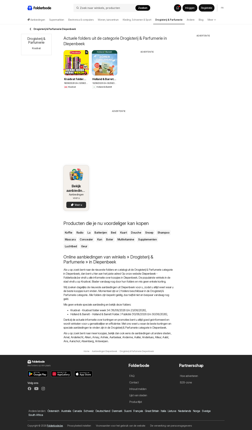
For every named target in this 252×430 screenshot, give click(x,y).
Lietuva (172, 411)
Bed (113, 232)
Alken (88, 337)
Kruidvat (86, 281)
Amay (95, 337)
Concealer (86, 239)
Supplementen (147, 239)
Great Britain (152, 411)
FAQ (131, 376)
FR (222, 8)
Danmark (117, 411)
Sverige (206, 411)
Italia (163, 411)
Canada (77, 411)
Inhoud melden (137, 389)
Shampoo (163, 232)
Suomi (127, 411)
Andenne (127, 337)
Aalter (137, 337)
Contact (134, 382)
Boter (109, 239)
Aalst (165, 337)
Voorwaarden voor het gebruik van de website (120, 425)
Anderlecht (77, 337)
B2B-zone (186, 382)
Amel (66, 337)
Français (138, 411)
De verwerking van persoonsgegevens (171, 425)
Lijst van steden (138, 395)
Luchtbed (71, 246)
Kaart (123, 232)
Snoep (149, 232)
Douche (136, 232)
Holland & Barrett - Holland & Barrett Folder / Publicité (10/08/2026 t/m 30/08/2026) (118, 314)
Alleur (158, 337)
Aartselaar (115, 337)
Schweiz (88, 411)
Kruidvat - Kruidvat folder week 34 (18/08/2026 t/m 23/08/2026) (108, 310)
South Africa (35, 415)
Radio (79, 232)
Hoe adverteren (189, 376)
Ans (65, 341)
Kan (99, 239)
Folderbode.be (55, 425)
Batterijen (100, 232)
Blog (201, 19)
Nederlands (184, 411)
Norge (196, 411)
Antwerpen (101, 341)
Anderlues (148, 337)
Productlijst (135, 402)
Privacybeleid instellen (79, 425)
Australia (66, 411)
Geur (84, 246)
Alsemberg (87, 341)
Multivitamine (125, 239)
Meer (210, 19)
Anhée (104, 337)
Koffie (68, 232)
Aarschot (74, 341)
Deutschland (102, 411)
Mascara (70, 239)
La (88, 232)
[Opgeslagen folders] (177, 8)
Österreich (53, 411)
